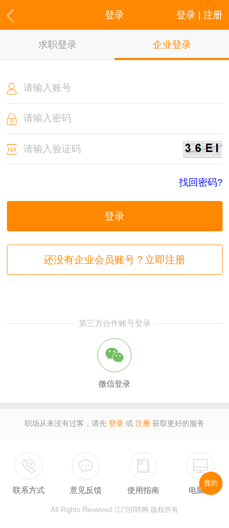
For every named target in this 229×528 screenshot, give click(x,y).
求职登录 (57, 44)
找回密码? (201, 183)
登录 (114, 216)
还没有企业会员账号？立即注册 (114, 259)
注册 (142, 424)
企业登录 (172, 44)
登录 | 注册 (199, 15)
